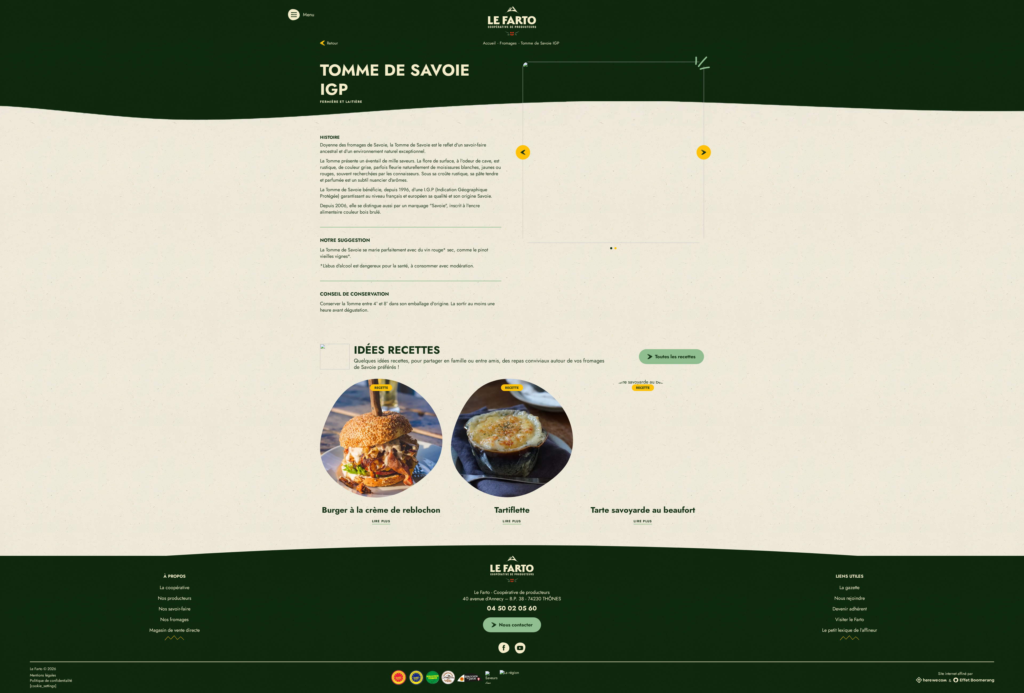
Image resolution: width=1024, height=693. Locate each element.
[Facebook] (503, 651)
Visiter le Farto (849, 619)
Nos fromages (174, 619)
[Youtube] (520, 652)
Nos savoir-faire (174, 608)
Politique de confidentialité (51, 680)
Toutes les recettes (675, 356)
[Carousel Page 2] (615, 248)
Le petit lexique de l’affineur (849, 630)
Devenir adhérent (850, 608)
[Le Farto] (512, 34)
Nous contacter (516, 624)
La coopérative (174, 587)
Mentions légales (43, 675)
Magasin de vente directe (174, 630)
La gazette (849, 587)
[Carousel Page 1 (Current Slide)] (611, 248)
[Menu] (294, 14)
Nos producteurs (174, 598)
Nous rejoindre (849, 598)
